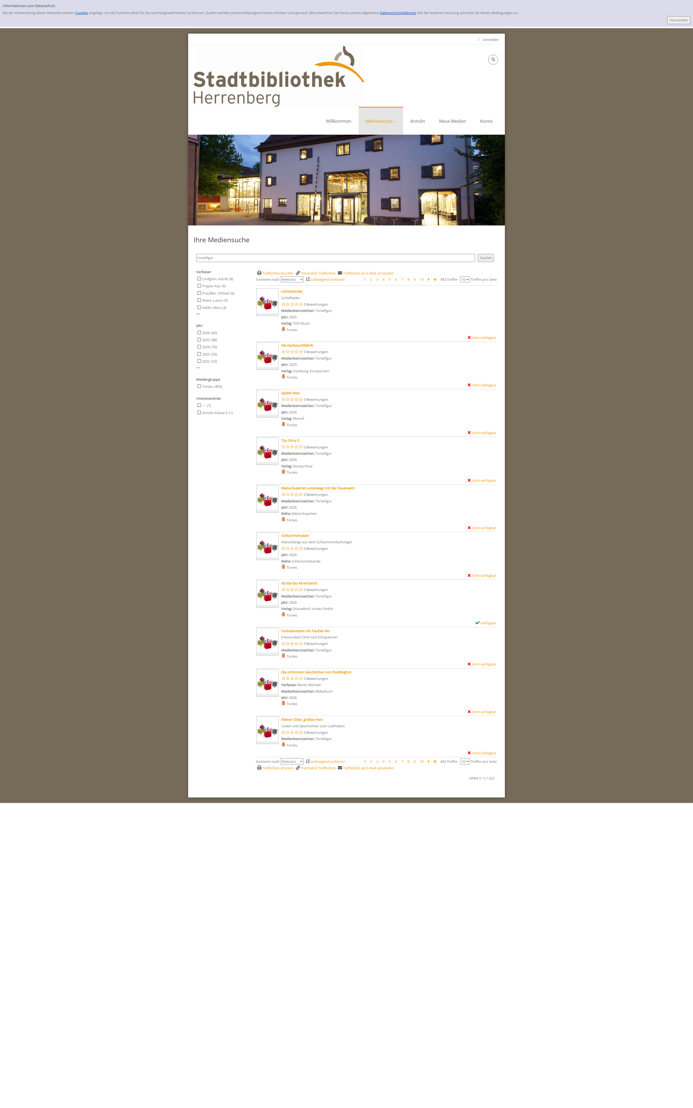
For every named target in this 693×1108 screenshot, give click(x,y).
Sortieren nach (267, 279)
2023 (206, 354)
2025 (206, 339)
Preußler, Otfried (215, 293)
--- (203, 405)
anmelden (491, 39)
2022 (206, 361)
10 (422, 279)
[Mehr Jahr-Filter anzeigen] (198, 368)
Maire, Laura (212, 300)
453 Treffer (449, 279)
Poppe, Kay (211, 285)
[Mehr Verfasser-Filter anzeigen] (198, 314)
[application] (381, 121)
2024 (206, 346)
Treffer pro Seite (484, 279)
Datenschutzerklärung (398, 12)
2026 (206, 332)
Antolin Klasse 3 (214, 412)
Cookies (81, 12)
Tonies (207, 386)
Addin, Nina (211, 307)
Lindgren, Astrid (215, 278)
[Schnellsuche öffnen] (493, 59)
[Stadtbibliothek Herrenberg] (279, 75)
